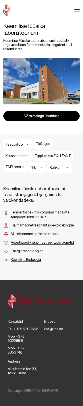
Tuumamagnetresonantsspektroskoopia (42, 225)
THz (33, 167)
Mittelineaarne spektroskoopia (34, 234)
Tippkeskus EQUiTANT (53, 156)
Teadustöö (14, 144)
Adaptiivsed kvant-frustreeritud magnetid (42, 242)
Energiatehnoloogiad (27, 251)
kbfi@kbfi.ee (53, 329)
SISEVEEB (50, 391)
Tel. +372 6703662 (23, 329)
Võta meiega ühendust (41, 116)
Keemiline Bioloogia (26, 260)
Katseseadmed (17, 156)
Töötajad (43, 144)
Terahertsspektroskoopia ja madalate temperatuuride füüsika (40, 214)
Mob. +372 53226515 (16, 338)
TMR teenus (15, 167)
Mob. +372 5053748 (16, 350)
